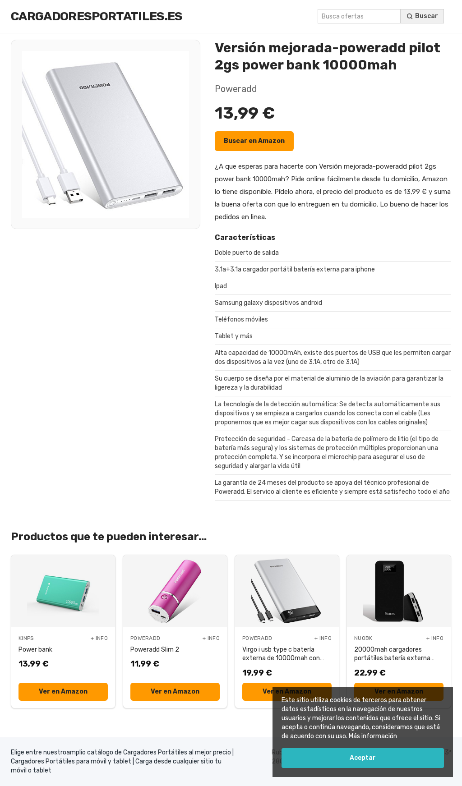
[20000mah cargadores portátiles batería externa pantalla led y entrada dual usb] (399, 591)
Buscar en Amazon (254, 141)
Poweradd (236, 88)
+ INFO (99, 638)
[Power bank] (63, 591)
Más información (373, 736)
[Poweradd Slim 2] (175, 591)
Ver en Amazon (63, 691)
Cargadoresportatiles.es (96, 16)
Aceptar (363, 758)
